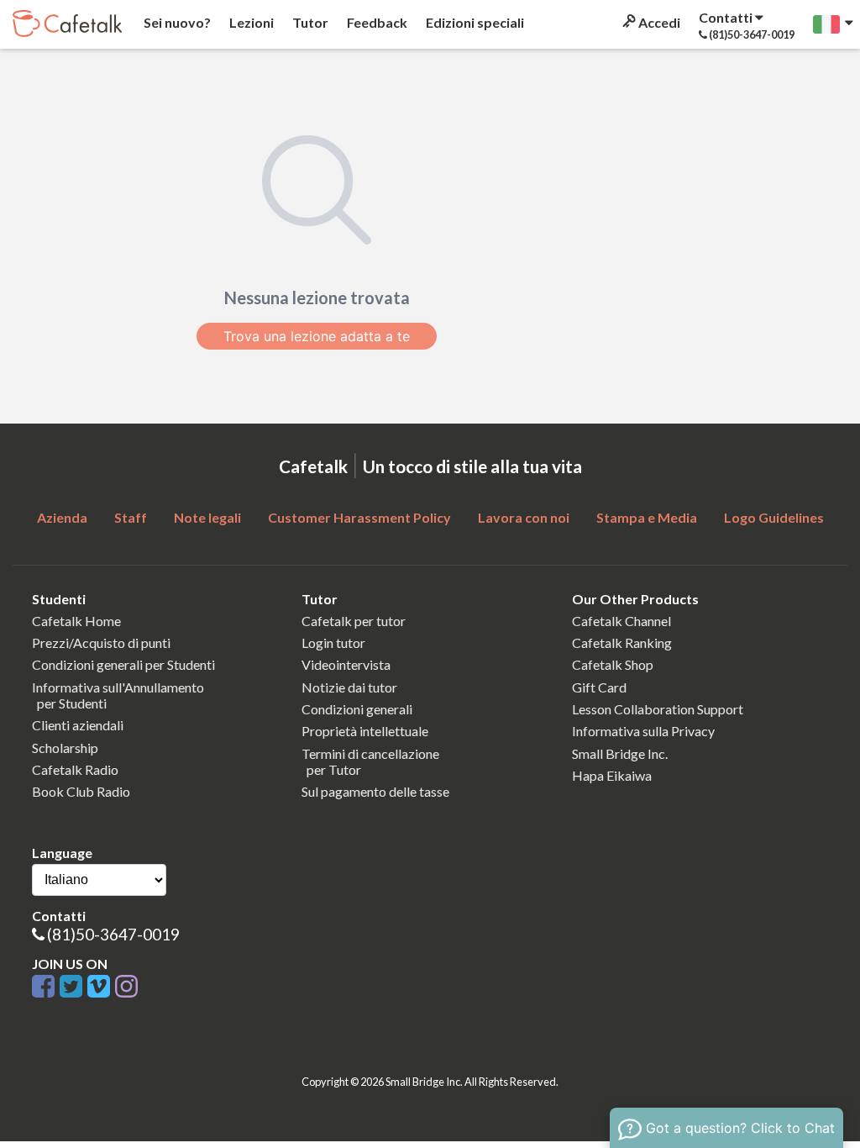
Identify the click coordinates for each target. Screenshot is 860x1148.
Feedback (375, 22)
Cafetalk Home (76, 621)
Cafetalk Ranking (622, 642)
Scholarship (65, 748)
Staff (130, 517)
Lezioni (250, 22)
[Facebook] (46, 987)
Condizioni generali (357, 709)
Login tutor (333, 642)
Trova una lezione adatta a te (316, 336)
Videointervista (346, 664)
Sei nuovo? (176, 22)
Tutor (309, 22)
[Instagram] (126, 987)
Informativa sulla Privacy (643, 731)
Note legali (207, 517)
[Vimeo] (101, 987)
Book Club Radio (81, 791)
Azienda (62, 517)
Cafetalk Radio (75, 769)
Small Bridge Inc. (620, 753)
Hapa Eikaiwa (612, 775)
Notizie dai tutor (349, 687)
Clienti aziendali (77, 725)
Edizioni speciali (473, 22)
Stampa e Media (646, 517)
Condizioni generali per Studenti (123, 664)
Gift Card (599, 687)
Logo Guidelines (774, 517)
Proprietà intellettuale (365, 731)
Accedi (658, 22)
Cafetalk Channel (621, 621)
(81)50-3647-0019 (113, 934)
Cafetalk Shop (612, 664)
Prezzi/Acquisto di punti (101, 642)
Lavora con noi (523, 517)
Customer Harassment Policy (359, 517)
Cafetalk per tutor (354, 621)
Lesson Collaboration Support (657, 709)
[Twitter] (73, 987)
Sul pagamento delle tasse (375, 791)
